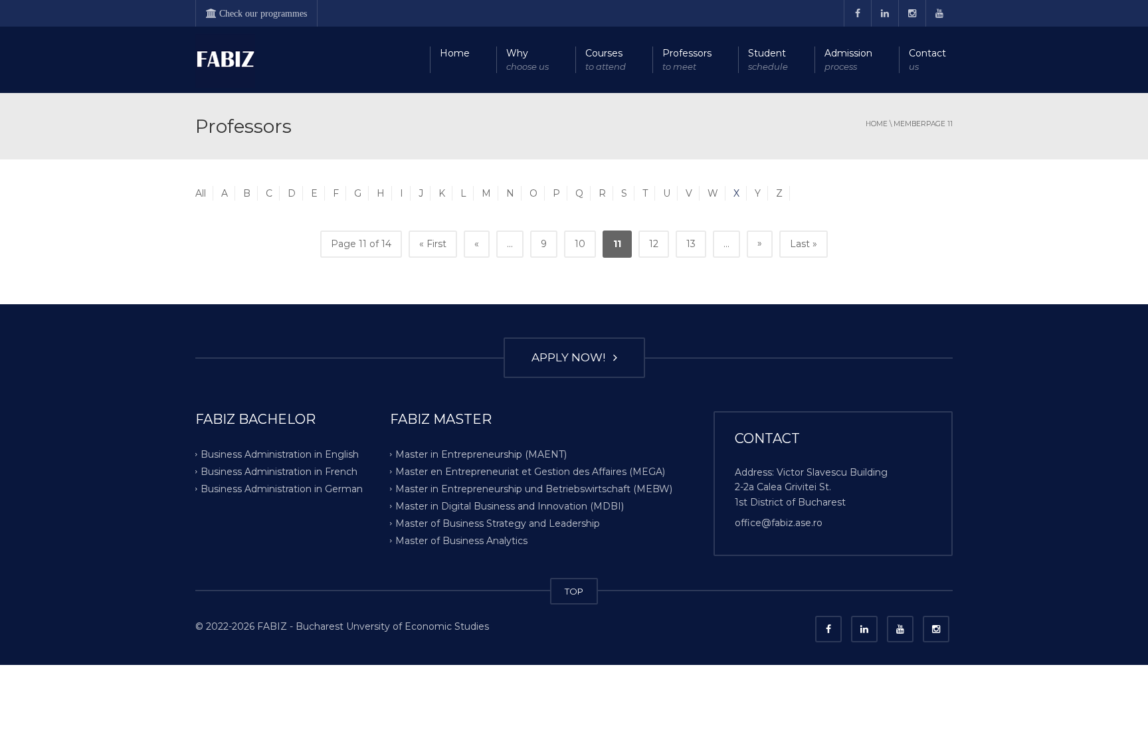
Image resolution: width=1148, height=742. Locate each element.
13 (691, 244)
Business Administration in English (280, 454)
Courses (605, 59)
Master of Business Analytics (461, 540)
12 (653, 244)
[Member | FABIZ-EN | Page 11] (225, 60)
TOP (574, 591)
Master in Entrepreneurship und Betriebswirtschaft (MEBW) (533, 489)
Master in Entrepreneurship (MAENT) (481, 454)
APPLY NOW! (571, 357)
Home (455, 53)
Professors (687, 59)
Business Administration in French (279, 472)
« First (432, 244)
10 (580, 244)
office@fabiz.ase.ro (778, 523)
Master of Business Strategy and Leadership (497, 523)
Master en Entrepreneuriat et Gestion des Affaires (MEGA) (530, 472)
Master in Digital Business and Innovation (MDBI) (509, 506)
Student (768, 59)
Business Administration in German (282, 489)
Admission (848, 59)
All (200, 193)
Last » (803, 244)
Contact (927, 59)
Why (527, 59)
